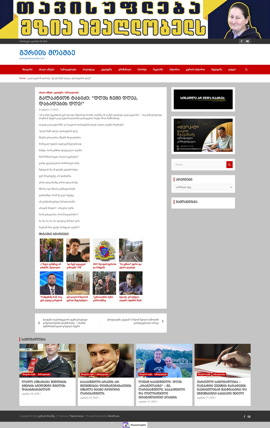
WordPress (113, 416)
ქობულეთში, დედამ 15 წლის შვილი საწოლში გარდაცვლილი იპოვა (133, 321)
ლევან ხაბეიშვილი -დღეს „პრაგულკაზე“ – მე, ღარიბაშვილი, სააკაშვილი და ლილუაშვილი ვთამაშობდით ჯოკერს (161, 389)
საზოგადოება (68, 69)
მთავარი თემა (29, 374)
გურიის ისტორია (195, 69)
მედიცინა (216, 69)
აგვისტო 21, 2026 (147, 401)
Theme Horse (76, 416)
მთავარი (27, 69)
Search (229, 164)
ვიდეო (232, 69)
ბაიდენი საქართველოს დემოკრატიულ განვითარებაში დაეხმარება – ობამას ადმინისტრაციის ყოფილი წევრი (65, 323)
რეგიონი (158, 69)
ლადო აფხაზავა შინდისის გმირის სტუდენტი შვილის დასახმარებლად (44, 385)
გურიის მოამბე (47, 52)
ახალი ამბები (46, 69)
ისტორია (174, 69)
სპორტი (142, 69)
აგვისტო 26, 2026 (30, 393)
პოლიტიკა (89, 69)
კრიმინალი (124, 69)
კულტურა (106, 69)
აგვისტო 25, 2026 (89, 397)
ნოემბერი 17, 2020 (48, 109)
